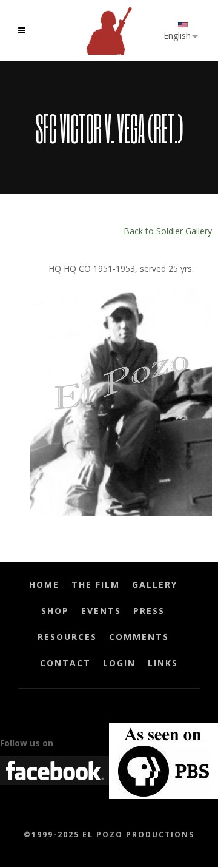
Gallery (154, 584)
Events (101, 610)
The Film (95, 584)
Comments (139, 637)
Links (163, 663)
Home (44, 584)
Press (149, 610)
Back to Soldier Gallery (168, 231)
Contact (65, 663)
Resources (67, 637)
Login (119, 663)
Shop (55, 610)
